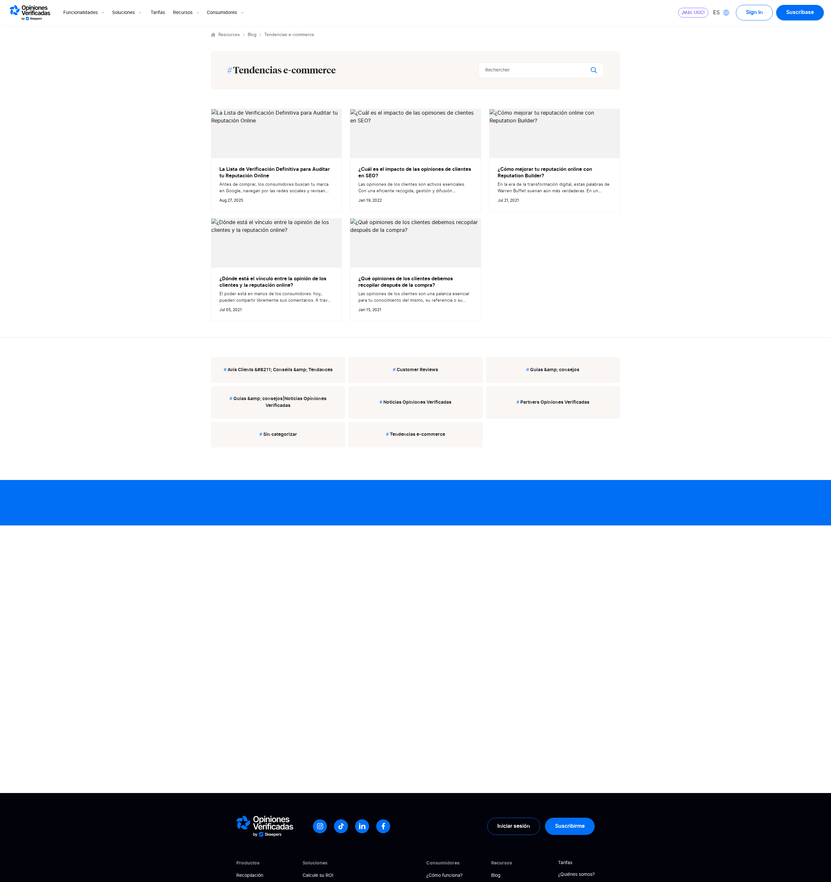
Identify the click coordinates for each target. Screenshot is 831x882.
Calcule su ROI (318, 875)
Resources (229, 35)
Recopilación (249, 875)
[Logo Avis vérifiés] (30, 12)
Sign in (754, 12)
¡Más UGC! (693, 12)
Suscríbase (800, 12)
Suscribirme (570, 826)
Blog (252, 35)
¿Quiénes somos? (576, 874)
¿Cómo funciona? (444, 875)
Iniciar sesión (513, 826)
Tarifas (158, 12)
